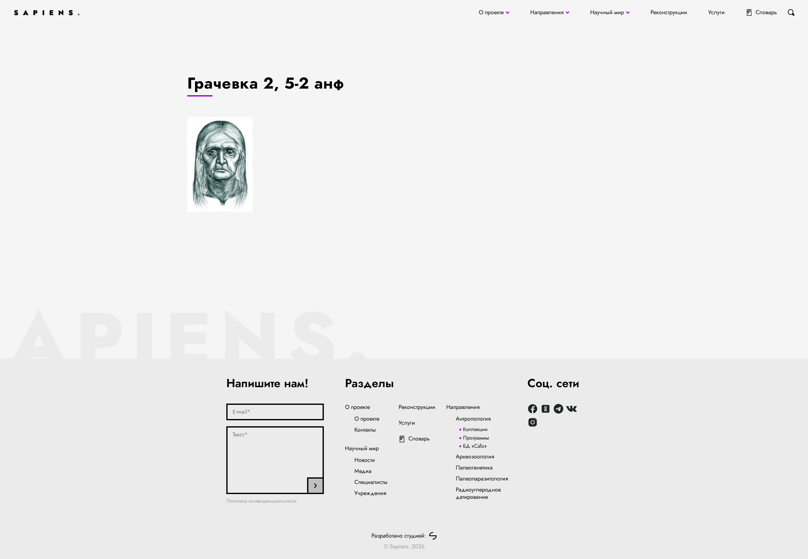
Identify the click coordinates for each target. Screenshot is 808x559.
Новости (364, 460)
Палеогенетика (474, 467)
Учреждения (370, 493)
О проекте (491, 12)
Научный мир (607, 12)
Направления (547, 12)
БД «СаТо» (475, 446)
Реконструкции (669, 12)
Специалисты (371, 482)
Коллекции (475, 429)
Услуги (716, 12)
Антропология (473, 419)
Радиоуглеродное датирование (478, 493)
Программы (476, 437)
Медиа (362, 471)
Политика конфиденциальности (261, 500)
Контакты (365, 430)
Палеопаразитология (482, 479)
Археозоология (475, 456)
